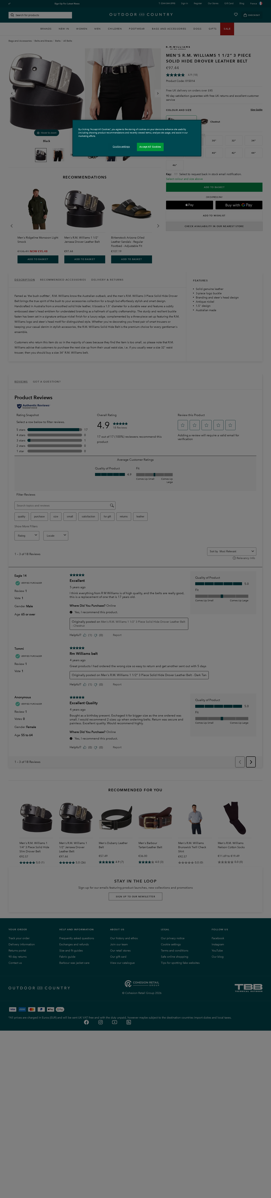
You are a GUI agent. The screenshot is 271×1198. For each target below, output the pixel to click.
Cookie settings (121, 146)
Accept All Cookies (150, 146)
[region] (136, 138)
